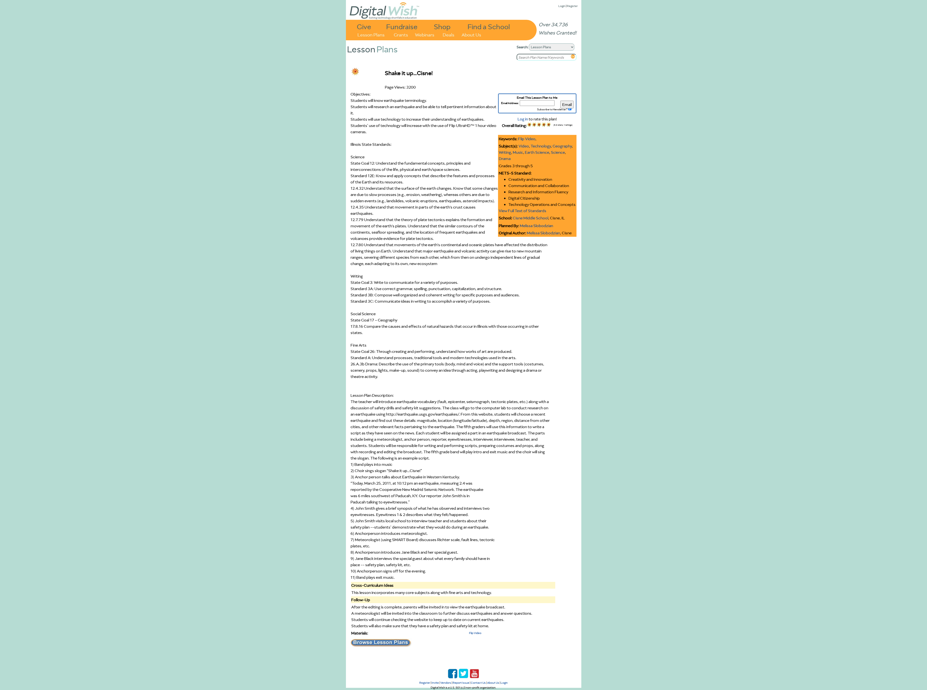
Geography (562, 146)
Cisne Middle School (530, 218)
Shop (442, 26)
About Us (471, 34)
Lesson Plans (371, 34)
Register (572, 6)
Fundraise (402, 26)
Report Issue (461, 683)
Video (524, 146)
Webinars (424, 34)
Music (518, 152)
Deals (448, 34)
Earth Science (537, 152)
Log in (523, 119)
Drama (505, 158)
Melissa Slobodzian (536, 225)
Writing (505, 152)
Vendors (445, 683)
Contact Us (478, 683)
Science (558, 152)
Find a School (489, 26)
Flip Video (526, 138)
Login (561, 6)
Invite (435, 683)
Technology (541, 146)
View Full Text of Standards (522, 210)
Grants (401, 34)
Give (364, 26)
